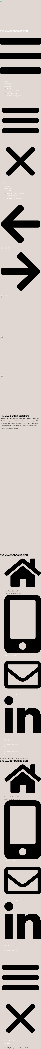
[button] (20, 141)
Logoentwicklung (12, 93)
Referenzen (7, 86)
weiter (5, 295)
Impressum (7, 747)
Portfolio (9, 88)
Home (6, 81)
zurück (5, 248)
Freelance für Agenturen (14, 96)
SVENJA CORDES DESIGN (14, 31)
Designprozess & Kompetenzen (16, 91)
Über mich (7, 83)
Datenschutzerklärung (11, 744)
